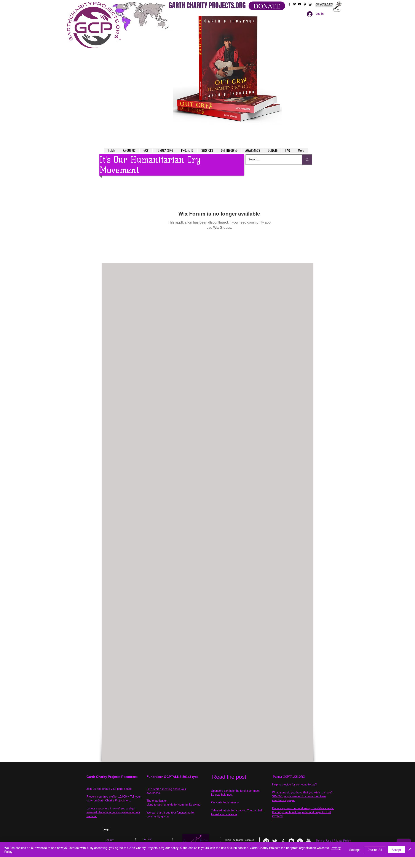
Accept (396, 849)
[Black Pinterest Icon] (305, 4)
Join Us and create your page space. (109, 788)
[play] (270, 17)
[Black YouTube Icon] (300, 4)
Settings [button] (354, 849)
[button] (227, 69)
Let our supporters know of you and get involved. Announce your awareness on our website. (113, 812)
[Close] (409, 850)
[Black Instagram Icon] (310, 4)
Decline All (374, 849)
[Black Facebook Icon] (289, 4)
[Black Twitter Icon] (294, 4)
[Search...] (307, 160)
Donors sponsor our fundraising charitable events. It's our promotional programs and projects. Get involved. (303, 812)
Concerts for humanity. (225, 802)
